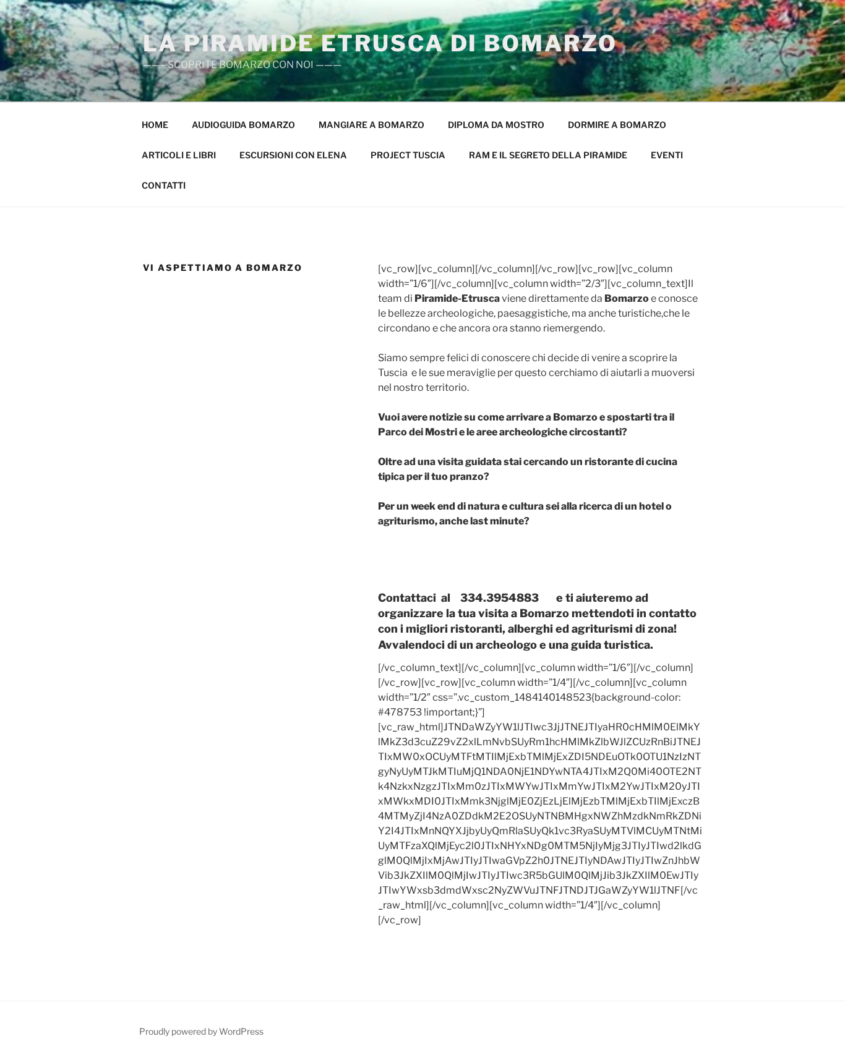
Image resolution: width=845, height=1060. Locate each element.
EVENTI (667, 155)
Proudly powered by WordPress (201, 1031)
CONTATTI (164, 185)
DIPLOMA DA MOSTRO (496, 124)
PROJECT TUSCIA (408, 155)
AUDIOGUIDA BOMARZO (243, 124)
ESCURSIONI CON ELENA (293, 155)
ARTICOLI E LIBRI (179, 155)
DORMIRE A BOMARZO (617, 124)
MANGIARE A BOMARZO (371, 124)
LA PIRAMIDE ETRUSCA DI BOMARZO (380, 43)
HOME (155, 124)
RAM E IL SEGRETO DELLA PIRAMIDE (548, 155)
